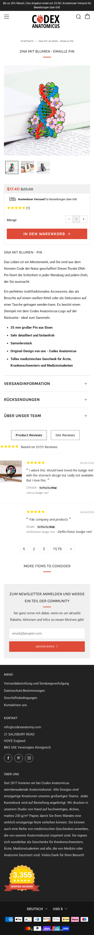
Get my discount (69, 475)
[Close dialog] (88, 448)
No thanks (69, 483)
